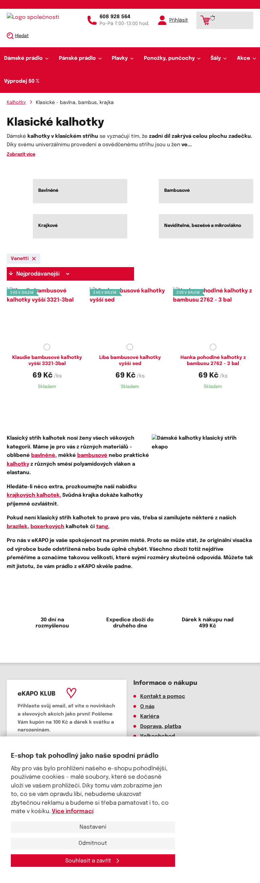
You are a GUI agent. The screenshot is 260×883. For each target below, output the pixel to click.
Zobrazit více (21, 154)
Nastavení (93, 827)
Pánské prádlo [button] (77, 58)
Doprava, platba (160, 726)
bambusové (92, 455)
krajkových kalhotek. (34, 495)
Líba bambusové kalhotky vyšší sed (130, 360)
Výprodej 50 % (21, 81)
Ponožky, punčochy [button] (169, 58)
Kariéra (149, 716)
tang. (102, 526)
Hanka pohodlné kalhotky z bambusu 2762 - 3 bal (213, 360)
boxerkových (47, 526)
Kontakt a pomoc (162, 696)
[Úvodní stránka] (35, 17)
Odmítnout (93, 843)
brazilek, (18, 526)
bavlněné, (44, 455)
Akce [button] (243, 58)
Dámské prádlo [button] (23, 58)
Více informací (72, 811)
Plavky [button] (120, 58)
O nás (147, 706)
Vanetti (20, 258)
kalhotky (18, 464)
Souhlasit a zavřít (88, 861)
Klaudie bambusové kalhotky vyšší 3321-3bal (47, 360)
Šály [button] (216, 58)
